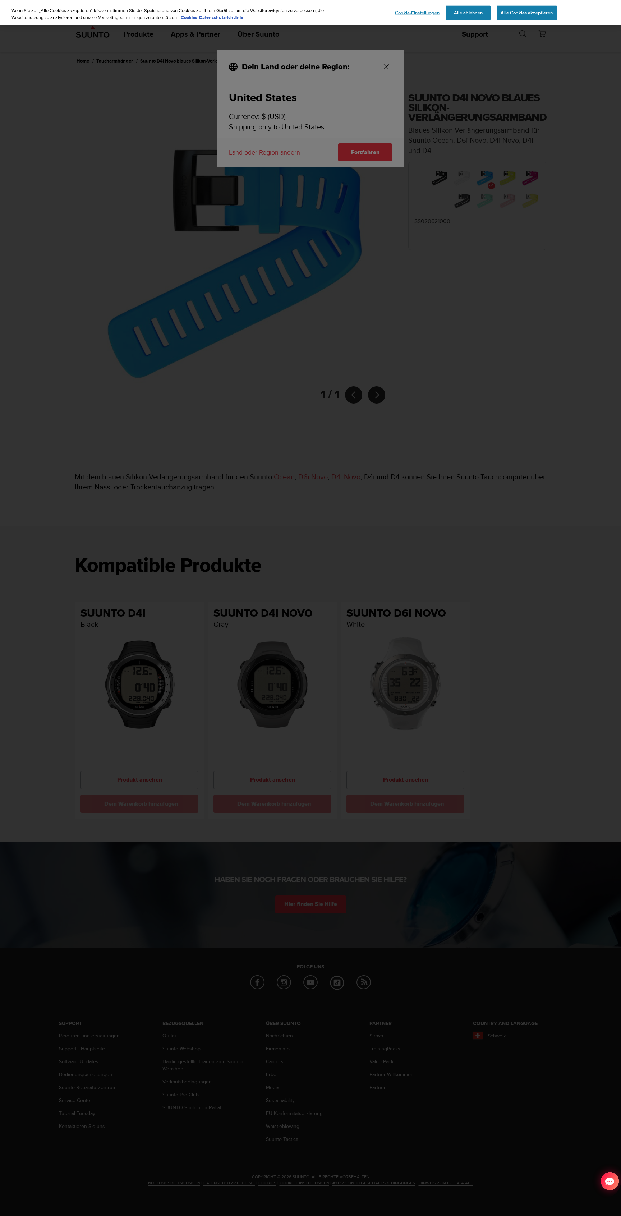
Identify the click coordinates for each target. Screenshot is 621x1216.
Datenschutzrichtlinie (221, 17)
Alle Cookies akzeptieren (527, 12)
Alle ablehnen (468, 12)
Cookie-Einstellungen (417, 12)
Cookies (189, 17)
